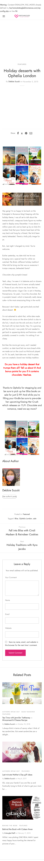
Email (7, 614)
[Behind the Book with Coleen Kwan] (22, 808)
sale (34, 518)
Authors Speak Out (11, 712)
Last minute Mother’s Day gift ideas (17, 774)
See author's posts (9, 496)
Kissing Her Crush (29, 402)
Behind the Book (9, 826)
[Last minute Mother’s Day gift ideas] (22, 752)
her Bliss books (29, 391)
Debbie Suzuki (14, 81)
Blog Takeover (28, 712)
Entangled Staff (9, 833)
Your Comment (11, 577)
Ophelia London (25, 518)
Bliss (16, 518)
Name (7, 600)
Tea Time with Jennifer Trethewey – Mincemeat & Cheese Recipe (17, 719)
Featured (22, 64)
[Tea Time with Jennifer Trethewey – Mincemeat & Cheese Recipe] (22, 693)
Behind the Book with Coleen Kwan (17, 829)
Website (8, 628)
